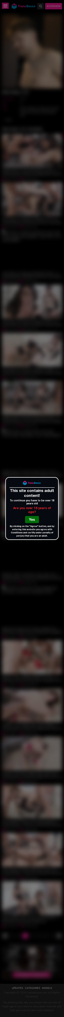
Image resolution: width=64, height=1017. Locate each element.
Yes (32, 520)
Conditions (17, 533)
